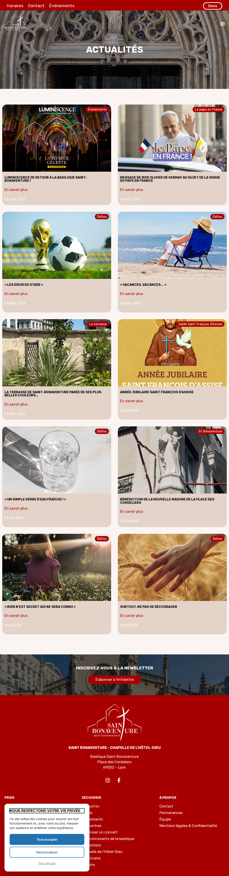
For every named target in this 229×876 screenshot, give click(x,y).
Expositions (91, 845)
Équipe (165, 819)
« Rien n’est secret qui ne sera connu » (40, 607)
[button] (222, 23)
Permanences (170, 813)
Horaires (15, 5)
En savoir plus (16, 190)
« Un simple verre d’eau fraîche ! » (35, 499)
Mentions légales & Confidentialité (188, 826)
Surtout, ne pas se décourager (148, 607)
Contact (36, 5)
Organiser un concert (100, 832)
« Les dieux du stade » (23, 285)
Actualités (90, 806)
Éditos (87, 813)
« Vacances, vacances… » (143, 285)
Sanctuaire (91, 858)
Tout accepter (46, 839)
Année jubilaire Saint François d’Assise (157, 392)
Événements (61, 5)
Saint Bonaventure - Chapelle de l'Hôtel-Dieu (114, 748)
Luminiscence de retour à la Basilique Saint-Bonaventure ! (45, 179)
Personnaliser (47, 852)
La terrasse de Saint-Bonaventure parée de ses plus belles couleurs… (52, 393)
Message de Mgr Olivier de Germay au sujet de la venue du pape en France (170, 179)
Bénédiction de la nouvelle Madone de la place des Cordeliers (167, 501)
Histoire (88, 865)
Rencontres (91, 826)
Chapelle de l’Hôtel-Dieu (102, 852)
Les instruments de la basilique (108, 839)
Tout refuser (47, 863)
